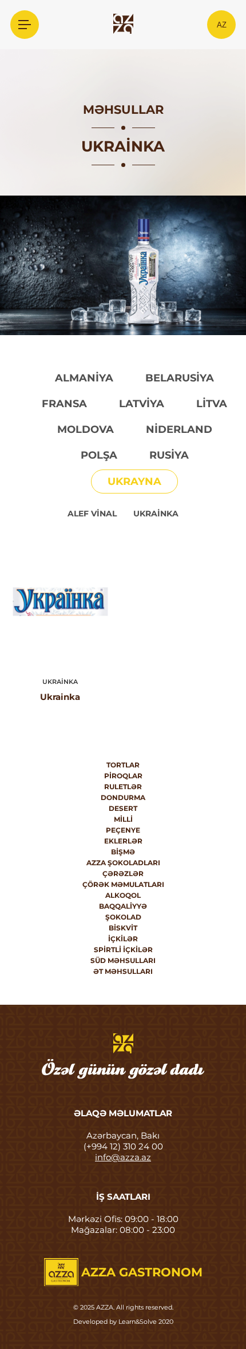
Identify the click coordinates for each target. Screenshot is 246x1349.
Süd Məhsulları (123, 960)
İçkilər (123, 938)
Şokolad (123, 917)
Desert (123, 808)
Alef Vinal (92, 513)
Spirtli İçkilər (123, 949)
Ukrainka (155, 513)
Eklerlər (123, 841)
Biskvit (123, 928)
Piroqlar (123, 775)
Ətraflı (60, 602)
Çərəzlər (123, 873)
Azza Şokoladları (123, 862)
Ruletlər (123, 786)
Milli (123, 819)
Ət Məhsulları (123, 971)
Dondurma (123, 797)
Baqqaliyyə (123, 906)
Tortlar (123, 765)
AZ (222, 25)
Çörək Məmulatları (123, 884)
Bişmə (123, 851)
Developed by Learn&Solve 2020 (123, 1322)
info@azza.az (123, 1157)
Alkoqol (123, 895)
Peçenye (123, 830)
